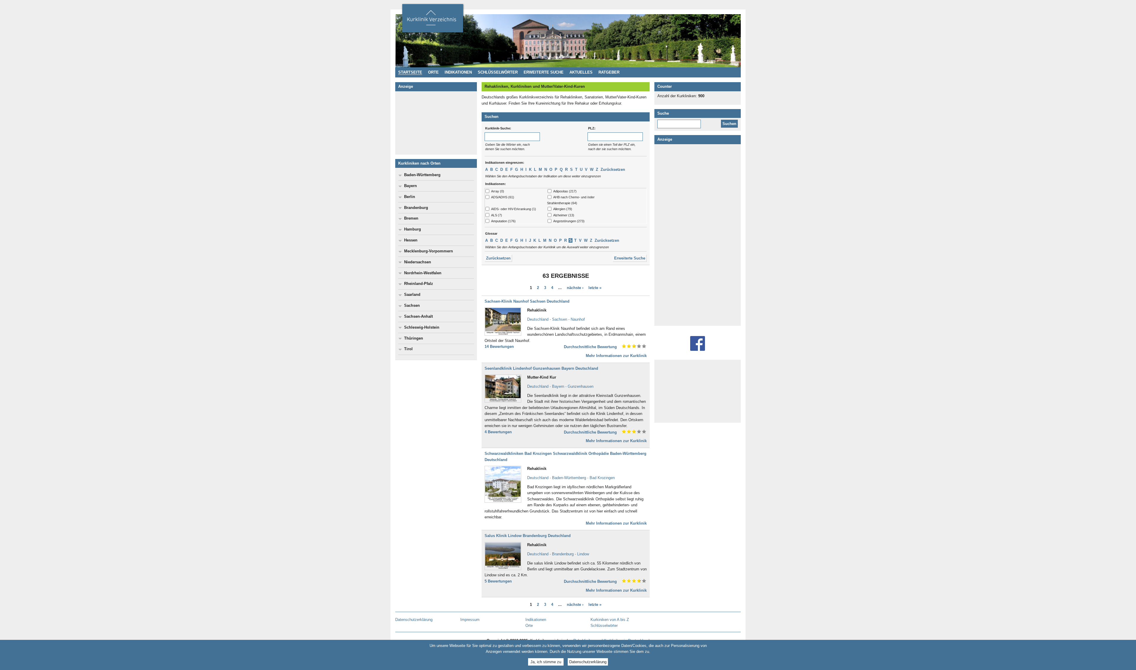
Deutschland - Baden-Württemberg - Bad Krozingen (571, 478)
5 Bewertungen (498, 581)
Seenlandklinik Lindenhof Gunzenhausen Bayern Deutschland (541, 368)
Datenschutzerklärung (587, 662)
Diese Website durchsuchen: (680, 121)
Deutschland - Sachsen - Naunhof (556, 319)
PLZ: (592, 128)
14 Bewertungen (499, 346)
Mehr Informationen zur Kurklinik (616, 355)
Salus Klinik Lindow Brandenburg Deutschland (528, 535)
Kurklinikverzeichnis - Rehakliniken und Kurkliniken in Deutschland (432, 20)
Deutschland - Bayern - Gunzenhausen (560, 386)
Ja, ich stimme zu (545, 662)
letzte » (594, 287)
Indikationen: (495, 184)
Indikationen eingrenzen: (504, 162)
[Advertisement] (436, 122)
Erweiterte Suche (629, 258)
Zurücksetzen (613, 169)
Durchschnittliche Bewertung (590, 347)
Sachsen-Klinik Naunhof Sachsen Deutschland (527, 301)
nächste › (575, 287)
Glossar (491, 233)
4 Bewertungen (498, 432)
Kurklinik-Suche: (498, 128)
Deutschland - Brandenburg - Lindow (558, 554)
